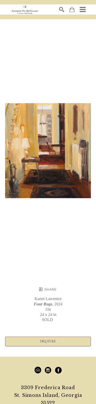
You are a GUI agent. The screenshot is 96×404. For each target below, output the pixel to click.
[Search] (61, 9)
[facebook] (58, 370)
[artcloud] (38, 370)
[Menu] (83, 9)
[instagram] (48, 370)
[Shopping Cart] (71, 10)
